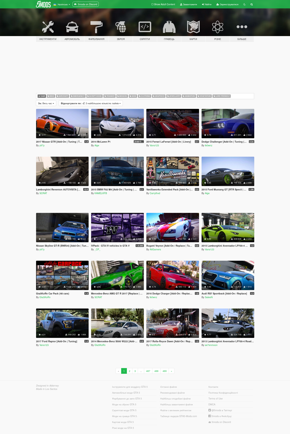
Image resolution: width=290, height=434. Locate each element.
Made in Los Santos (46, 389)
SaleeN (209, 297)
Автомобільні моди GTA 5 (126, 392)
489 (165, 371)
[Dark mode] (244, 4)
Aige (96, 145)
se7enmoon (211, 345)
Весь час (45, 103)
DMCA (211, 404)
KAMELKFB (100, 193)
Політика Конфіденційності (223, 392)
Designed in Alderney (47, 385)
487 (148, 371)
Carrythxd (155, 193)
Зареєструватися (228, 4)
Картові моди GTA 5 (123, 422)
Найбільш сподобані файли (175, 398)
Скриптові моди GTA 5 (124, 410)
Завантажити (189, 4)
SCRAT (43, 193)
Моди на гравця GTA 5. (124, 416)
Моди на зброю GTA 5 (124, 404)
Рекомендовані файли (172, 392)
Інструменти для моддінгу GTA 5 (130, 386)
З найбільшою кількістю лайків (90, 103)
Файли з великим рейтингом (175, 410)
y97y (41, 145)
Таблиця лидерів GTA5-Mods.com (178, 416)
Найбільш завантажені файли (176, 404)
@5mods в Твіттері (221, 410)
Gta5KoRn (45, 297)
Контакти (213, 386)
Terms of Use (215, 398)
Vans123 (154, 145)
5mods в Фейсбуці (221, 416)
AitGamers (155, 249)
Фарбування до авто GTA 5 (127, 398)
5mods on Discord (221, 422)
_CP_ (97, 249)
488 (156, 371)
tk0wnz (208, 145)
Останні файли (168, 386)
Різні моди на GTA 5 (123, 427)
